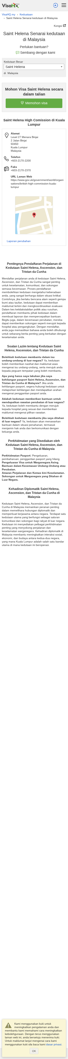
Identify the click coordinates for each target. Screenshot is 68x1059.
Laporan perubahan (19, 241)
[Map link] (34, 215)
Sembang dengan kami (37, 52)
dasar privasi (53, 1044)
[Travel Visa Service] (10, 5)
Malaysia (11, 73)
